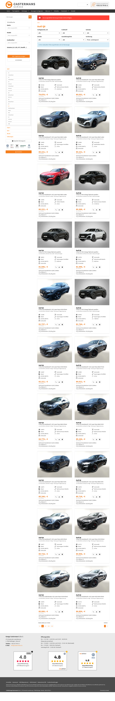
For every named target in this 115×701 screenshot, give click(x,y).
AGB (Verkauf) (33, 682)
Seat (8, 130)
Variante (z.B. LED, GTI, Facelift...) (17, 47)
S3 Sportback (10, 114)
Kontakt (73, 11)
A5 (8, 81)
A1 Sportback (10, 75)
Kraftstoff (64, 30)
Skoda (8, 133)
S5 (8, 117)
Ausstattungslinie (67, 36)
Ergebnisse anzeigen (18, 56)
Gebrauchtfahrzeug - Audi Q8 (54, 76)
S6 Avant (10, 121)
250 (52, 626)
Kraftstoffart (10, 40)
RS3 (9, 112)
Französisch (64, 11)
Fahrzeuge (24, 11)
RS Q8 (9, 110)
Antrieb (39, 36)
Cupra (8, 127)
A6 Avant (10, 88)
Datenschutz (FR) (42, 682)
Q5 (8, 99)
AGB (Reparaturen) (24, 682)
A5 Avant (10, 83)
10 (39, 626)
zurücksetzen (18, 60)
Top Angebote (15, 11)
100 (49, 626)
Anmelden (8, 682)
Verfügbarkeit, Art (42, 30)
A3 (8, 77)
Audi (8, 69)
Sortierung (89, 36)
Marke (9, 25)
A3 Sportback (10, 79)
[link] (56, 95)
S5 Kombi (10, 119)
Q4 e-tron (10, 97)
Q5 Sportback (10, 101)
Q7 (8, 103)
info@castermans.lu (16, 645)
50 (45, 626)
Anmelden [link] (19, 152)
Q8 (8, 106)
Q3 (8, 92)
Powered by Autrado (104, 690)
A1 (8, 72)
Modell (9, 32)
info (38, 22)
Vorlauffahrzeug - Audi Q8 (92, 76)
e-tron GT (10, 90)
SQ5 (9, 123)
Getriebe (88, 30)
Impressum (15, 682)
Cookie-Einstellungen (52, 682)
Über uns (47, 11)
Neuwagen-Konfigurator (37, 11)
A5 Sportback (10, 86)
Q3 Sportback (10, 95)
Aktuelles (56, 11)
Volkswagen (10, 136)
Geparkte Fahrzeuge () (19, 141)
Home (8, 11)
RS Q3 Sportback (11, 108)
